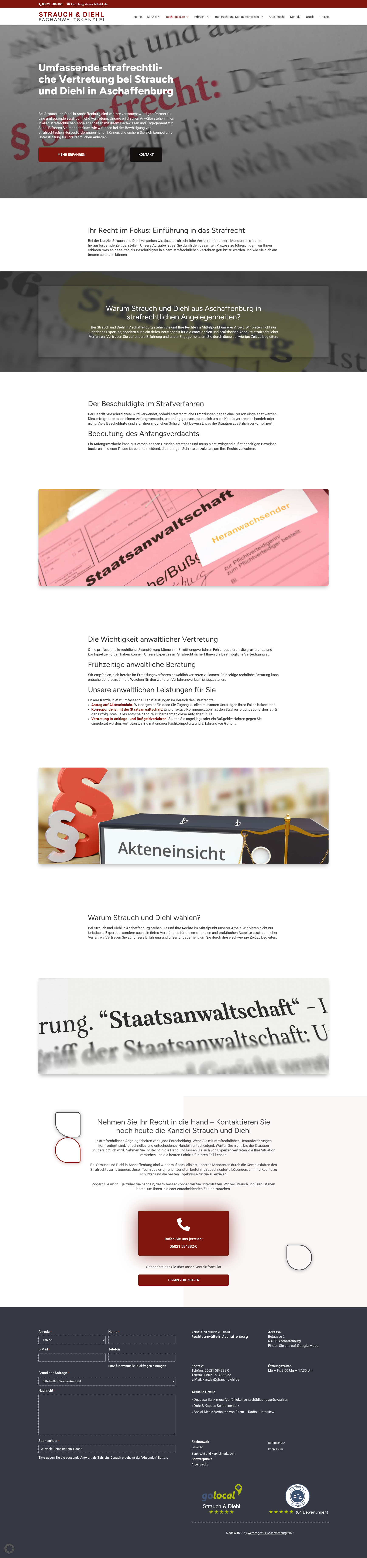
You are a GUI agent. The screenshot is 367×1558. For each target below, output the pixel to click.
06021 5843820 (52, 4)
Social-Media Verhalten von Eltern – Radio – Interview (234, 1412)
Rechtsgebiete (175, 16)
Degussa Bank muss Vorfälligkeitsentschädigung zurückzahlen (241, 1400)
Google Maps (308, 1345)
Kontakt (295, 16)
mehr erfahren (71, 155)
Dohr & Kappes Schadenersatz (216, 1406)
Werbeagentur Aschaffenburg (267, 1533)
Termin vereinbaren (183, 1280)
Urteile (310, 16)
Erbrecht (200, 16)
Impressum (275, 1449)
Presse (324, 16)
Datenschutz (276, 1442)
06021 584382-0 (183, 1246)
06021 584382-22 (217, 1375)
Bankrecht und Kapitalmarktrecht (237, 16)
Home (138, 16)
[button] (9, 1548)
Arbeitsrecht (277, 16)
